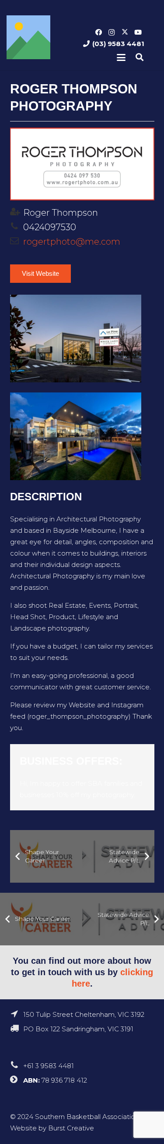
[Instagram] (111, 32)
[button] (121, 57)
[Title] (28, 37)
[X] (124, 32)
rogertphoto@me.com (71, 241)
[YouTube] (137, 32)
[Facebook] (98, 32)
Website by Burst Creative (52, 1128)
